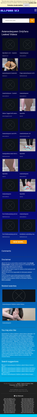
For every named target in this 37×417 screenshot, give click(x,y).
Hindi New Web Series (26, 340)
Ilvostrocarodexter (11, 343)
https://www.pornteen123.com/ (27, 404)
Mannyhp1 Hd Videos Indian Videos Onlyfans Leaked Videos (18, 334)
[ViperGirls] (10, 171)
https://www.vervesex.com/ (9, 406)
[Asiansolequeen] (10, 191)
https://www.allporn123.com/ (27, 405)
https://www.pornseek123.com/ (27, 402)
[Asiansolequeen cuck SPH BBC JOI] (10, 131)
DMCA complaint (6, 280)
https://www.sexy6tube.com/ (28, 399)
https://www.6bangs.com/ (9, 401)
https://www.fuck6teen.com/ (27, 401)
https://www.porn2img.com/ (27, 409)
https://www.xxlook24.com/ (9, 412)
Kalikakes (30, 337)
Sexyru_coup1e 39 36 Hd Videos (13, 344)
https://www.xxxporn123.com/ (9, 410)
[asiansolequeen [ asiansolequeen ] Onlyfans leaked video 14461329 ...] (10, 70)
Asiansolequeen (6, 194)
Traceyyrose (5, 337)
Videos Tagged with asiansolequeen (12, 113)
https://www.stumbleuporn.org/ (27, 412)
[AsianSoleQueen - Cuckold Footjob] (10, 90)
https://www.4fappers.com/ (9, 398)
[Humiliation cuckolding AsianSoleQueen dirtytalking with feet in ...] (27, 231)
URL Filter (18, 385)
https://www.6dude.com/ (9, 402)
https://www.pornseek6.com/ (27, 403)
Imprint (18, 383)
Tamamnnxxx (9, 349)
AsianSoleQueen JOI (25, 133)
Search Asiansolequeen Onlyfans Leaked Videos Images (18, 374)
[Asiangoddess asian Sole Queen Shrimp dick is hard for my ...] (10, 151)
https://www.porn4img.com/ (27, 411)
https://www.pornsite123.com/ (9, 404)
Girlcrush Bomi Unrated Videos (10, 338)
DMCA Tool (24, 385)
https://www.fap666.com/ (9, 403)
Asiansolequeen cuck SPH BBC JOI (11, 133)
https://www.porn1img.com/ (27, 408)
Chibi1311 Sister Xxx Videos (9, 352)
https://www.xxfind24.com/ (9, 411)
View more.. (18, 242)
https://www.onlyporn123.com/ (27, 406)
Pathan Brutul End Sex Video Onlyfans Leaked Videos (20, 350)
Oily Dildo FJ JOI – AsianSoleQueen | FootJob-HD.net (16, 53)
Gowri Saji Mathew (22, 337)
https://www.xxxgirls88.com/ (28, 398)
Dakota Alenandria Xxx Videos (14, 347)
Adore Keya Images (14, 340)
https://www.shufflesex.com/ (9, 405)
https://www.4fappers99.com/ (9, 399)
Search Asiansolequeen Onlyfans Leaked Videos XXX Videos (19, 368)
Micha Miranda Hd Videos (21, 349)
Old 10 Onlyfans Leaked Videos (13, 355)
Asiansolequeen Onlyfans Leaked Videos (13, 304)
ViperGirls (4, 174)
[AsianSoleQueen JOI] (27, 131)
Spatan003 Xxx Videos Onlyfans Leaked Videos (14, 333)
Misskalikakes (13, 337)
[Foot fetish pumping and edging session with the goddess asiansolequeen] (10, 211)
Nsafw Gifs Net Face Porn (17, 353)
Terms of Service (25, 383)
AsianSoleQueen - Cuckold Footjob (11, 93)
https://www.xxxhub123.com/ (9, 409)
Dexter (24, 344)
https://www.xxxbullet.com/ (9, 408)
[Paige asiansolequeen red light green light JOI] (27, 70)
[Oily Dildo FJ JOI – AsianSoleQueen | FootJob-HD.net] (10, 50)
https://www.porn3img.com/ (27, 410)
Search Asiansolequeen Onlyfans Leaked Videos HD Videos (19, 369)
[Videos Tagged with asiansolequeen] (10, 110)
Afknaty (29, 335)
